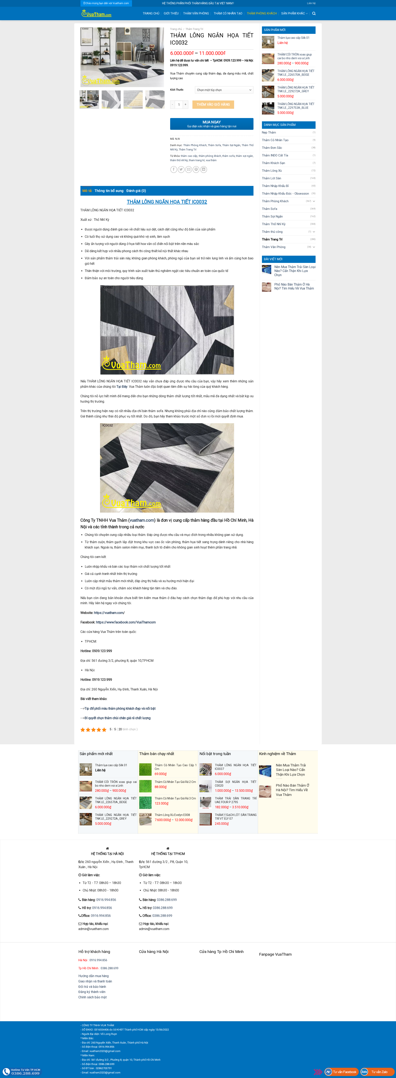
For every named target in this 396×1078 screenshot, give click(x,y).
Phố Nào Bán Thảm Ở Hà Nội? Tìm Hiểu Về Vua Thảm (294, 286)
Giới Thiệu (171, 13)
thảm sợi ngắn (244, 155)
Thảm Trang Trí (272, 239)
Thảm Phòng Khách (262, 13)
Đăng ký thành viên (91, 992)
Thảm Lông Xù (272, 171)
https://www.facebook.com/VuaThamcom (126, 622)
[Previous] (87, 57)
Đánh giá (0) (136, 191)
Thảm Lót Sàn (271, 178)
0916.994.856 (106, 900)
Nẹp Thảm (269, 132)
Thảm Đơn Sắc (272, 148)
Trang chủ (176, 29)
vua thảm (211, 160)
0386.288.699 (167, 900)
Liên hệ (311, 3)
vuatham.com (142, 520)
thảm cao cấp (189, 155)
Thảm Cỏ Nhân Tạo (228, 13)
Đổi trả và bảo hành (92, 987)
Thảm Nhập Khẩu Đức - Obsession (285, 193)
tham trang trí (197, 160)
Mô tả (87, 191)
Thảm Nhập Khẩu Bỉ (275, 186)
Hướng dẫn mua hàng (93, 976)
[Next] (157, 57)
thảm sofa (228, 155)
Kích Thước (176, 89)
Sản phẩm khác (293, 13)
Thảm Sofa (269, 209)
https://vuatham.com (108, 613)
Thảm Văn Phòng (196, 13)
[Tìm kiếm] (314, 13)
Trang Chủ (151, 13)
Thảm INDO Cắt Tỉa (275, 155)
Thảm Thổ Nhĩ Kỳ (273, 224)
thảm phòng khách (210, 155)
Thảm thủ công (272, 232)
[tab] (87, 191)
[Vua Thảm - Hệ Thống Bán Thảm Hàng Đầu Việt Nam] (108, 13)
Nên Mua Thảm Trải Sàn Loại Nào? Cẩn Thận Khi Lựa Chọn (295, 271)
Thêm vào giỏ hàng (213, 104)
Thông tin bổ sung (109, 191)
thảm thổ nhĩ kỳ (179, 160)
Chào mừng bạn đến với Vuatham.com (107, 3)
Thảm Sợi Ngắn (272, 216)
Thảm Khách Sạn (273, 163)
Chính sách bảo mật (92, 997)
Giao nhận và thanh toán (95, 981)
